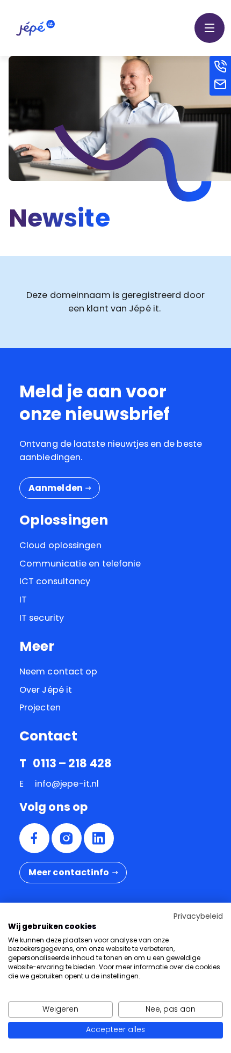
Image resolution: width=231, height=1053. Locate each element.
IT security (41, 618)
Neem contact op (58, 671)
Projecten (40, 707)
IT (23, 599)
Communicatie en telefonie (80, 563)
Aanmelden (55, 488)
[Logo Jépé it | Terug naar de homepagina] (35, 27)
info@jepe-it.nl (67, 784)
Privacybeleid (198, 916)
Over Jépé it (45, 690)
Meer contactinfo (69, 872)
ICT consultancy (55, 581)
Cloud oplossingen (60, 545)
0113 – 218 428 (72, 763)
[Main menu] (209, 28)
